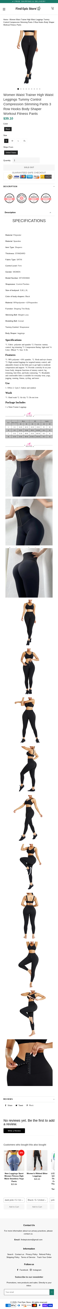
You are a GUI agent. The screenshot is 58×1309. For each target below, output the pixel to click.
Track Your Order (44, 1257)
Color (5, 124)
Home (5, 20)
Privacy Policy (31, 1254)
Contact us (19, 1254)
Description (10, 212)
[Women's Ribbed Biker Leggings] (37, 1160)
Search (10, 1254)
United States (11, 153)
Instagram (36, 1270)
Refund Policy (45, 1254)
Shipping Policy (12, 1257)
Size (5, 135)
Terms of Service (28, 1257)
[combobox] (14, 1200)
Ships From (8, 147)
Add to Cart (14, 1207)
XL (24, 141)
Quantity (7, 160)
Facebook (23, 1270)
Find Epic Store (24, 1302)
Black (8, 129)
